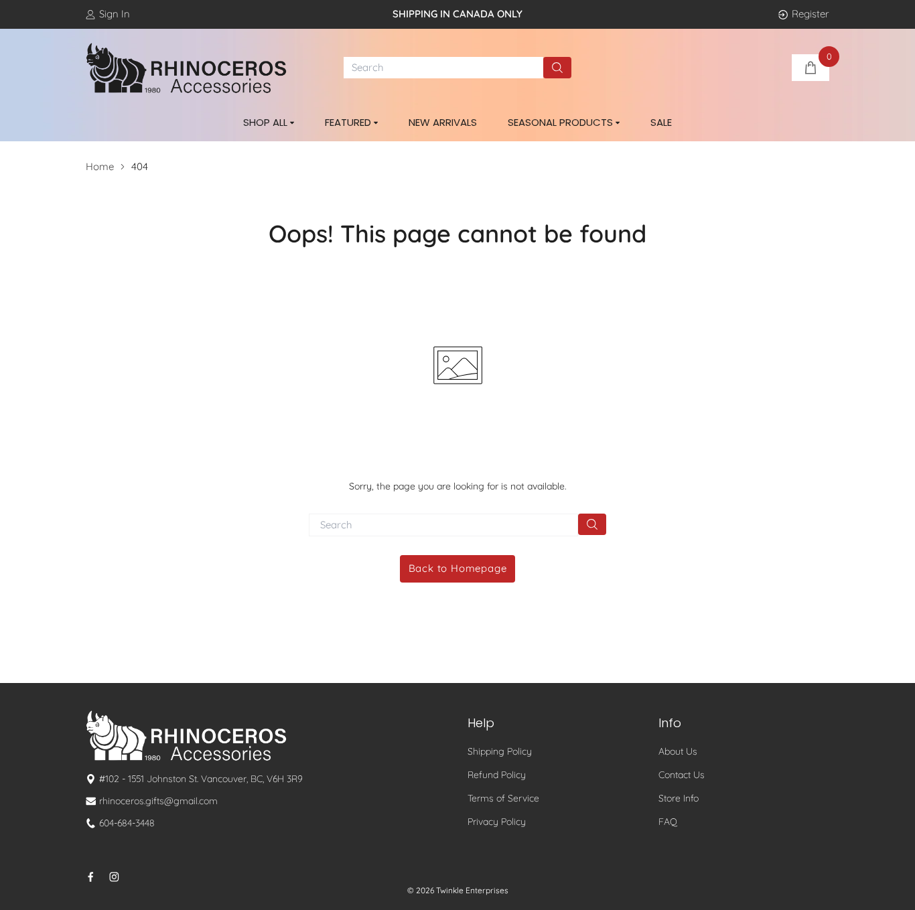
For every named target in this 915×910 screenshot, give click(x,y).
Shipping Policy (500, 751)
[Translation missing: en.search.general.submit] (592, 524)
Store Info (678, 798)
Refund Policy (497, 775)
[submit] (557, 67)
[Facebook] (91, 877)
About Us (677, 751)
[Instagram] (114, 877)
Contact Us (681, 775)
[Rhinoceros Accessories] (186, 68)
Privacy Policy (497, 822)
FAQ (667, 822)
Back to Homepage (458, 568)
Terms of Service (503, 798)
